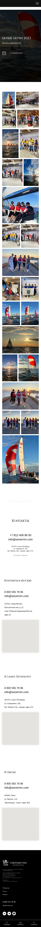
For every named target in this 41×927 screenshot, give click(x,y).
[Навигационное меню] (37, 3)
